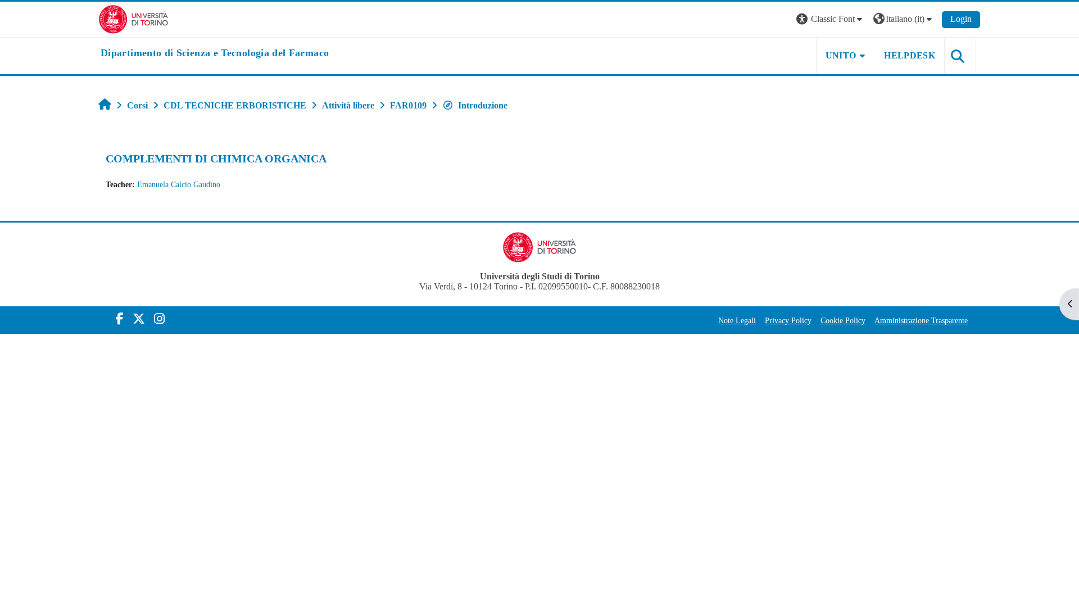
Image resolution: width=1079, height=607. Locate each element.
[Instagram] (159, 319)
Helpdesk (909, 55)
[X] (138, 319)
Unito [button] (841, 55)
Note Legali (737, 320)
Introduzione (482, 105)
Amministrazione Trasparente (921, 320)
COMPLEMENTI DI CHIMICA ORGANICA (216, 158)
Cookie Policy (842, 320)
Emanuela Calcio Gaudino (178, 184)
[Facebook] (119, 319)
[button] (831, 19)
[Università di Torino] (133, 18)
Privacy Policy (788, 320)
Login (961, 19)
